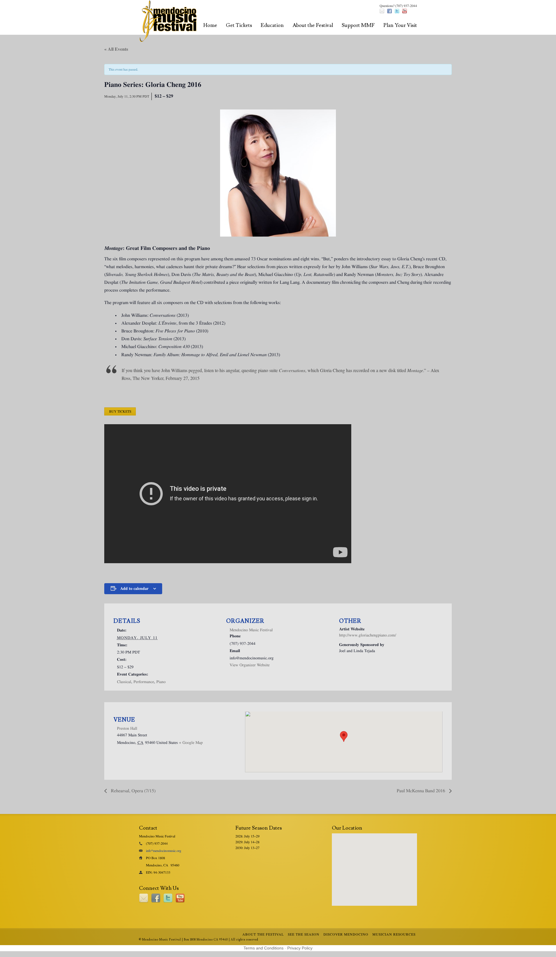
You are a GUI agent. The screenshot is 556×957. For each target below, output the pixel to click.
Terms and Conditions (264, 948)
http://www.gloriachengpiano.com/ (367, 635)
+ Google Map (191, 743)
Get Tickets (239, 25)
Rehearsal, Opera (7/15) (133, 790)
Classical (124, 682)
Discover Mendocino (345, 934)
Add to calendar (134, 589)
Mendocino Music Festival (251, 630)
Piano (161, 682)
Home (210, 25)
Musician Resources (394, 934)
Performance (143, 682)
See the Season (303, 934)
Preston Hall (127, 729)
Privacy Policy (299, 948)
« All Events (116, 49)
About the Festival (312, 25)
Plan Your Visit (400, 25)
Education (272, 25)
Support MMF (358, 25)
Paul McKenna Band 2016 (421, 790)
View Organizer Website (250, 665)
